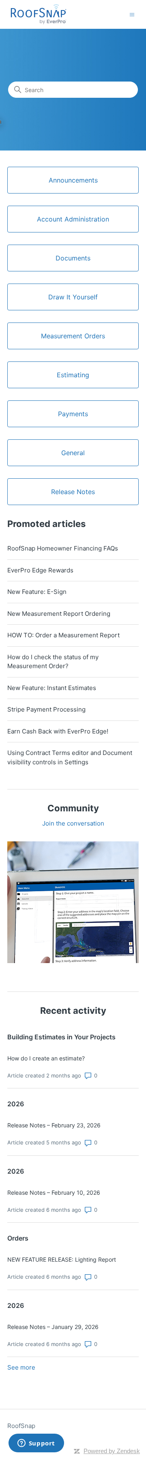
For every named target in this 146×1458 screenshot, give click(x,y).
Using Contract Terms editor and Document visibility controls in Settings (69, 757)
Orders (17, 1238)
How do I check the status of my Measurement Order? (53, 661)
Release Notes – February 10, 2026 (53, 1192)
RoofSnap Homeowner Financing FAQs (62, 548)
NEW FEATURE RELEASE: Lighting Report (61, 1259)
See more (21, 1367)
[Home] (38, 14)
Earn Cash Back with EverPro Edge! (57, 731)
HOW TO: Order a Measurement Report (63, 635)
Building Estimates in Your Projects (61, 1037)
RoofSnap (21, 1426)
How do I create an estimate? (46, 1058)
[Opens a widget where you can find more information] (36, 1444)
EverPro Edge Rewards (40, 570)
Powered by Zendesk (112, 1450)
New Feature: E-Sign (37, 592)
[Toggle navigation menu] (132, 14)
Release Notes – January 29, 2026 (53, 1326)
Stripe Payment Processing (46, 709)
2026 (15, 1104)
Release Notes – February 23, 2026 (54, 1125)
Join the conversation (73, 823)
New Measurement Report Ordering (58, 613)
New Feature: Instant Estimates (51, 688)
